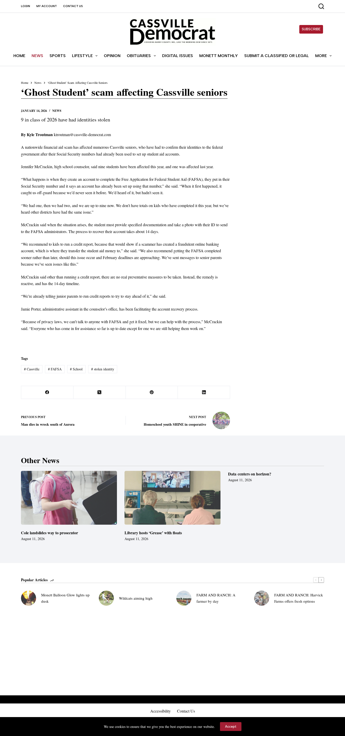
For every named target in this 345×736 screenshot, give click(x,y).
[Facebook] (47, 392)
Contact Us (73, 6)
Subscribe (311, 29)
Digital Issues (177, 55)
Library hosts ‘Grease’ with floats (153, 533)
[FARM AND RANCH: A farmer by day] (183, 598)
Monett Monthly (218, 55)
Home (19, 55)
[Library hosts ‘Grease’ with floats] (172, 498)
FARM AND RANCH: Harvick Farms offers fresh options (298, 598)
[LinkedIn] (204, 392)
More (321, 55)
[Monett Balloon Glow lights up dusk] (28, 598)
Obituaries (139, 55)
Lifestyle (82, 55)
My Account (46, 6)
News (37, 55)
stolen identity (102, 369)
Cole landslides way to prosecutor (49, 533)
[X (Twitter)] (99, 392)
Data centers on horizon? (249, 474)
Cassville (31, 369)
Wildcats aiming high (136, 598)
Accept (230, 726)
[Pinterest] (152, 392)
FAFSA (55, 369)
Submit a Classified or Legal (276, 55)
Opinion (112, 55)
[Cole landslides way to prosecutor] (69, 498)
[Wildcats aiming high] (106, 598)
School (76, 369)
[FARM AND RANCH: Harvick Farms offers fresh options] (261, 598)
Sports (58, 55)
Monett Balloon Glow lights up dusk (65, 598)
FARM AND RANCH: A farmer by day (215, 598)
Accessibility (160, 711)
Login (25, 6)
